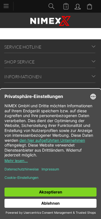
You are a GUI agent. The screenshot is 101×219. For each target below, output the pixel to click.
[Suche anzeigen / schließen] (50, 6)
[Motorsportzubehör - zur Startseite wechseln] (50, 21)
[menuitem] (9, 5)
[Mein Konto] (76, 6)
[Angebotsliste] (63, 6)
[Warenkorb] (90, 6)
